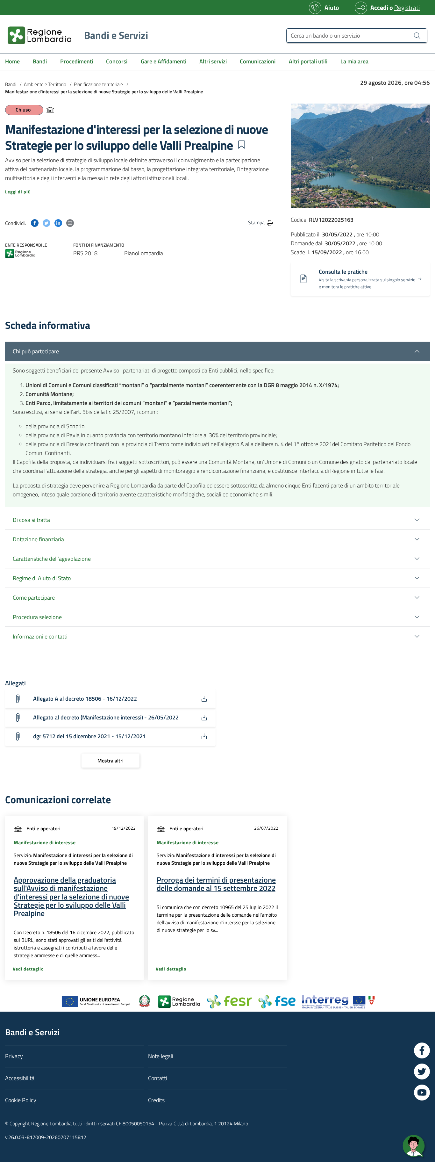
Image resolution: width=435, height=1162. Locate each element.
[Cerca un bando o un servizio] (417, 35)
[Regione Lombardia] (20, 254)
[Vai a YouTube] (422, 1092)
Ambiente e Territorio (45, 84)
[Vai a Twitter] (422, 1071)
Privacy (14, 1056)
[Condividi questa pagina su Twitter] (46, 222)
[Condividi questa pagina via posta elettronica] (70, 222)
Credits (156, 1100)
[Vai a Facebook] (422, 1050)
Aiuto (331, 7)
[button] (241, 145)
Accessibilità (19, 1078)
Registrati (407, 7)
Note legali (160, 1056)
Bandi (10, 84)
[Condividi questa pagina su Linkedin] (58, 222)
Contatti (157, 1078)
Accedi (379, 7)
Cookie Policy (20, 1100)
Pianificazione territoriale (98, 84)
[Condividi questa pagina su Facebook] (35, 222)
